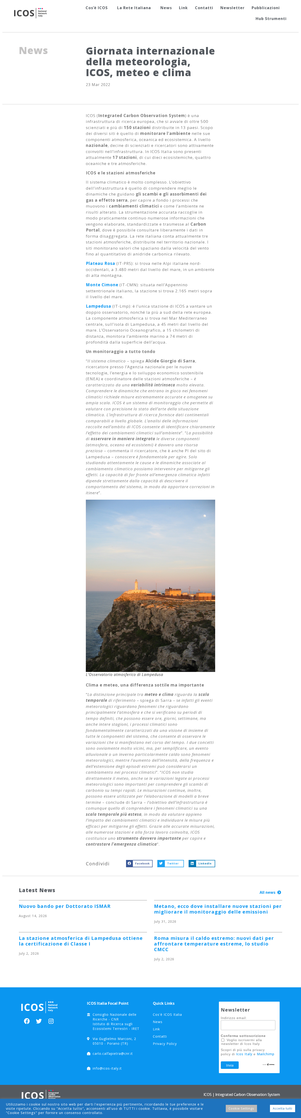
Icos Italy (244, 1054)
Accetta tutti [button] (282, 1108)
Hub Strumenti (271, 18)
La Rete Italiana (134, 7)
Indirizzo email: (234, 1018)
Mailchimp (265, 1054)
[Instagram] (51, 1021)
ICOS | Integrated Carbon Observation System (241, 1094)
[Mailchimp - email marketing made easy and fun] (268, 1064)
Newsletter (232, 7)
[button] (270, 892)
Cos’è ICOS (97, 7)
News (166, 7)
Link (183, 7)
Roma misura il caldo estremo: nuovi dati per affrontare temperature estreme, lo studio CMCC (214, 944)
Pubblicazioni (266, 7)
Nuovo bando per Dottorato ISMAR (65, 906)
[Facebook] (27, 1021)
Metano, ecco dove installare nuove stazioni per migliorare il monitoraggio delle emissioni (218, 909)
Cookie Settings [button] (241, 1108)
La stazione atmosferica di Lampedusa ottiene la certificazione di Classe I (81, 941)
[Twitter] (39, 1021)
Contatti (204, 7)
